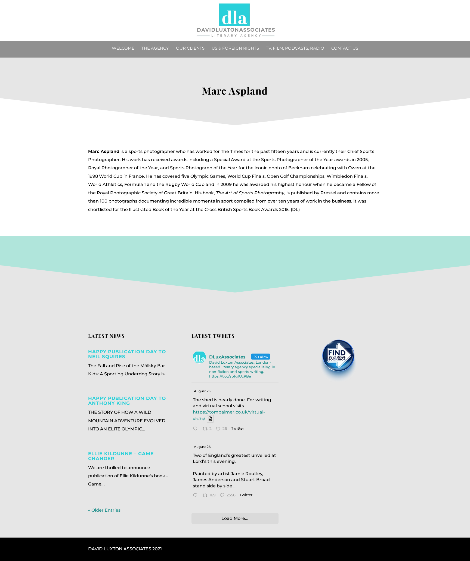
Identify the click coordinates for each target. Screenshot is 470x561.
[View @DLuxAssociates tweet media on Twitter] (210, 419)
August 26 (202, 447)
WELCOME (123, 48)
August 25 (202, 391)
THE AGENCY (155, 48)
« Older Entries (104, 510)
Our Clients (190, 48)
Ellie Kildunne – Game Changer (121, 456)
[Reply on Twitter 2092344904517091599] (196, 429)
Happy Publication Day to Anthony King (127, 401)
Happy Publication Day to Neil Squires (127, 354)
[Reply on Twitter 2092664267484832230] (196, 495)
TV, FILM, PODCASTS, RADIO (295, 48)
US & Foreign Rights (235, 48)
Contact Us (344, 48)
